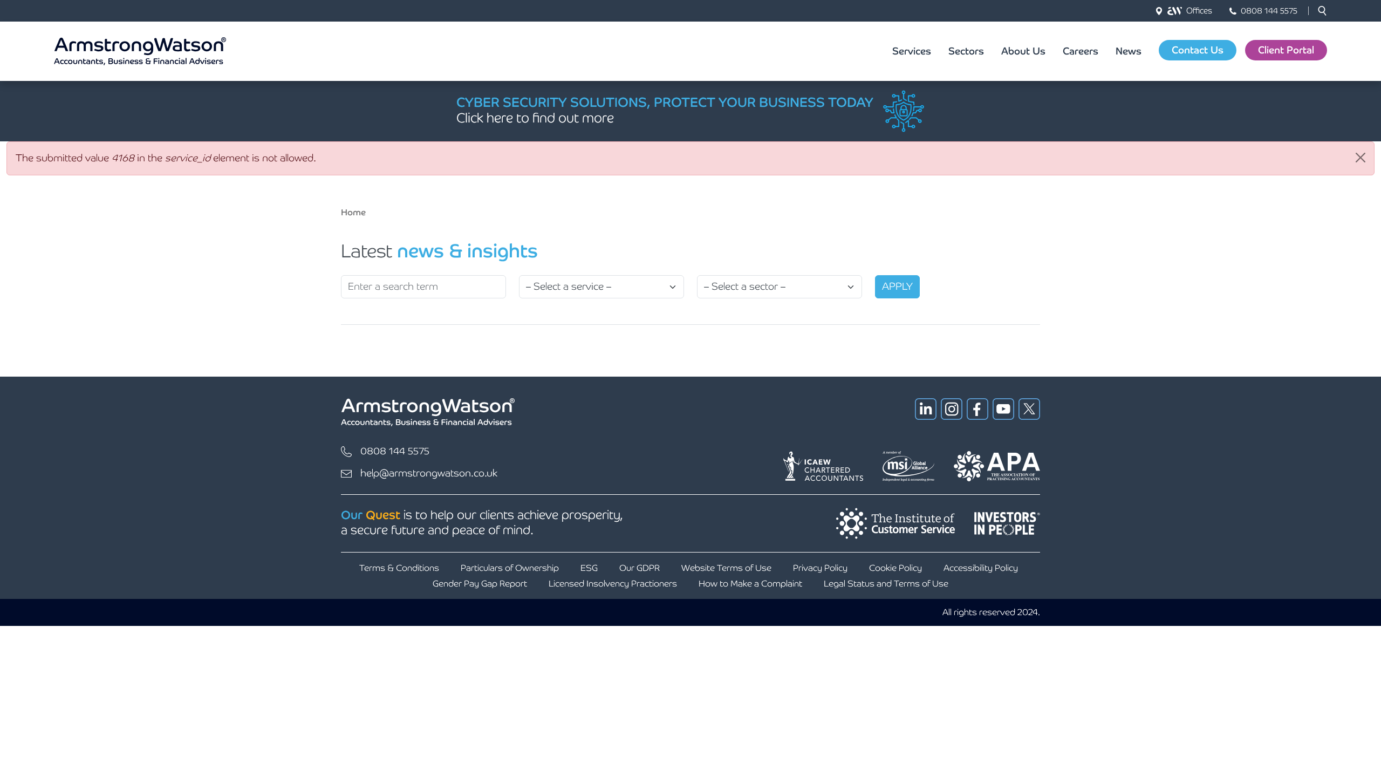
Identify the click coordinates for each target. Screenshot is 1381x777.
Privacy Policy (820, 568)
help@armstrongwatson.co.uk (428, 473)
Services (911, 51)
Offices (1199, 10)
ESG (589, 568)
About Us (1023, 51)
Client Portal (1286, 50)
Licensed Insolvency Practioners (613, 583)
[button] (1322, 11)
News (1128, 51)
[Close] (1360, 157)
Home (353, 212)
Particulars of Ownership (510, 568)
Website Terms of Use (726, 568)
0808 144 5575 (1269, 10)
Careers (1080, 51)
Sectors (966, 51)
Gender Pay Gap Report (480, 583)
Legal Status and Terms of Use (886, 583)
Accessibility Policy (981, 568)
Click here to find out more (535, 118)
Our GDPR (639, 568)
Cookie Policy (895, 568)
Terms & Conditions (399, 568)
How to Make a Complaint (750, 583)
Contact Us (1197, 50)
